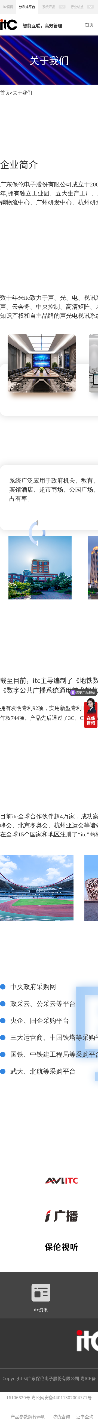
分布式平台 (27, 6)
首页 (89, 24)
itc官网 (8, 6)
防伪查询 (61, 1416)
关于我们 (22, 92)
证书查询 (84, 1416)
